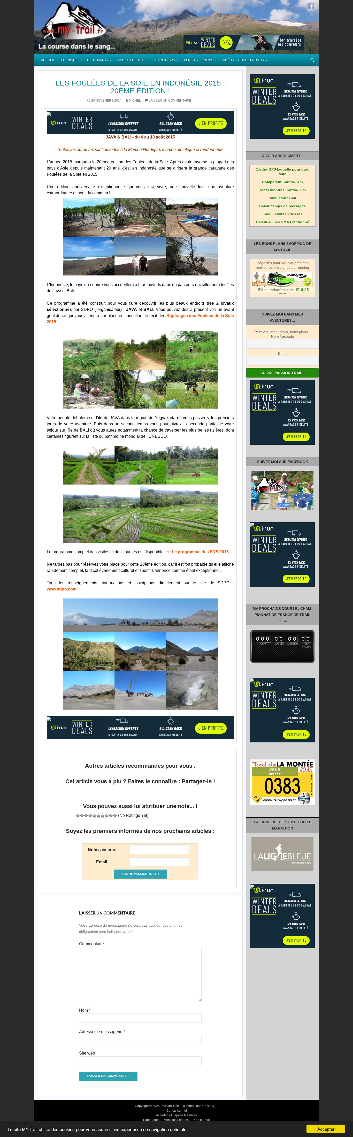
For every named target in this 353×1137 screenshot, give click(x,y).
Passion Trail (169, 1106)
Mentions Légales (176, 1120)
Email (282, 353)
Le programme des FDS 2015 (200, 552)
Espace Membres (185, 1115)
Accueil (48, 60)
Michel (135, 100)
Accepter (326, 1129)
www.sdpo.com (61, 589)
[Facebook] (311, 6)
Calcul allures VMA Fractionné (282, 222)
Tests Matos (97, 60)
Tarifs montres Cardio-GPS (282, 190)
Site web (87, 1053)
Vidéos (228, 60)
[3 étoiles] (86, 815)
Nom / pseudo (282, 336)
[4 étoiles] (90, 815)
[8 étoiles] (107, 815)
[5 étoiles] (94, 815)
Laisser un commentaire (170, 100)
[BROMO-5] (140, 654)
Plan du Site (201, 1120)
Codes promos (251, 60)
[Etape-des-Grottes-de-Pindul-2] (140, 370)
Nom (84, 1010)
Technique (68, 60)
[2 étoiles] (82, 815)
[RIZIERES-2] (140, 494)
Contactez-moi (176, 1110)
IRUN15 (302, 290)
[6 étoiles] (98, 815)
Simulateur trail (131, 60)
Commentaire (91, 944)
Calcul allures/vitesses (282, 214)
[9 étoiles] (111, 815)
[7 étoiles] (103, 815)
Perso (189, 60)
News (208, 60)
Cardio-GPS (165, 60)
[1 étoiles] (78, 815)
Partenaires (151, 1120)
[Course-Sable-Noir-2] (140, 236)
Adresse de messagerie (102, 1032)
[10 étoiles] (115, 815)
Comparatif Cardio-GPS (282, 182)
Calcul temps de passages (282, 206)
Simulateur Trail (282, 198)
